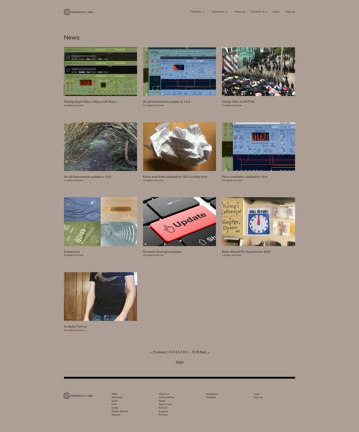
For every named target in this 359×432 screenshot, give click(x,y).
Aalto (114, 394)
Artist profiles (166, 397)
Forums (163, 408)
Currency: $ (257, 12)
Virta (114, 404)
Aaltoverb (116, 397)
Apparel (115, 415)
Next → (205, 352)
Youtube (211, 397)
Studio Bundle (119, 411)
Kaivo (114, 401)
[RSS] (180, 362)
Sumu (114, 408)
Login (257, 394)
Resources (218, 12)
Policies (163, 415)
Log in (276, 12)
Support (163, 411)
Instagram (212, 394)
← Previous (157, 352)
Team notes (165, 404)
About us (240, 12)
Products (196, 12)
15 (193, 352)
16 (197, 352)
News (162, 401)
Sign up (290, 12)
